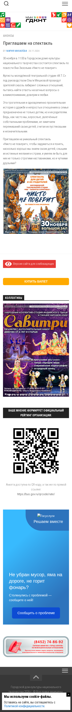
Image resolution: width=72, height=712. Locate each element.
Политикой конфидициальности (24, 706)
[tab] (9, 395)
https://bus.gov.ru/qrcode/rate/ (36, 494)
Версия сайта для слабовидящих (33, 264)
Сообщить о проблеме (36, 613)
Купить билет (36, 281)
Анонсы (8, 35)
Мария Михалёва (16, 50)
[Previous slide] (8, 350)
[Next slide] (63, 350)
